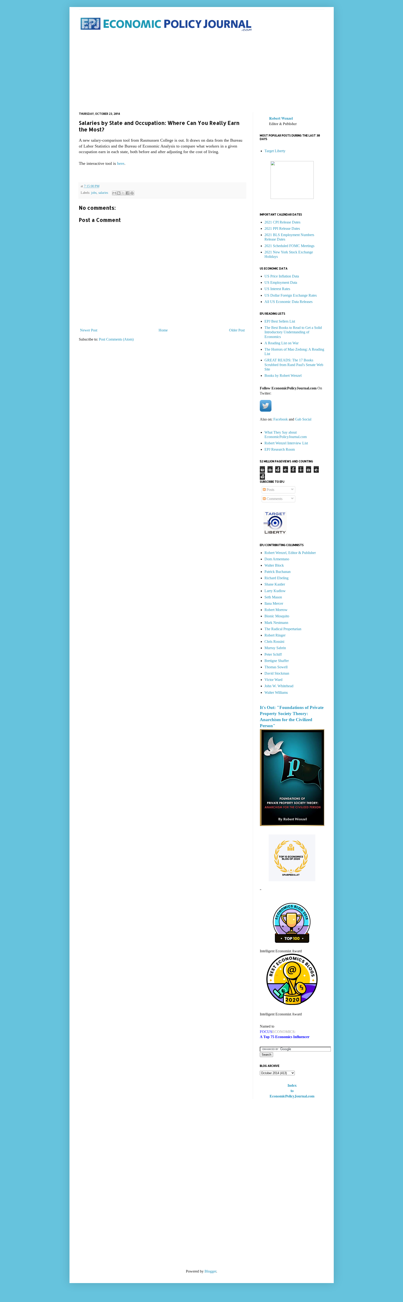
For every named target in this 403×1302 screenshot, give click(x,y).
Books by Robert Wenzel (283, 376)
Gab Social (303, 419)
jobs (94, 192)
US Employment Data (280, 282)
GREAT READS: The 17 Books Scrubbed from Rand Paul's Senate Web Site (293, 364)
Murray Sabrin (275, 648)
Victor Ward (273, 680)
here (120, 163)
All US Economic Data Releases (288, 302)
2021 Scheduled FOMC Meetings (289, 246)
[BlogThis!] (118, 193)
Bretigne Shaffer (276, 661)
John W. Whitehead (278, 686)
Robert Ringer (274, 635)
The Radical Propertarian (282, 629)
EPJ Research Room (279, 449)
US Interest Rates (277, 289)
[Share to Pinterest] (132, 193)
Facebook (280, 419)
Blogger (210, 1271)
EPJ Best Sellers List (279, 321)
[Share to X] (123, 193)
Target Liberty (274, 151)
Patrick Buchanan (277, 572)
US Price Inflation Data (281, 276)
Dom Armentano (276, 559)
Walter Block (274, 565)
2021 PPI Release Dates (282, 228)
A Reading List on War (281, 343)
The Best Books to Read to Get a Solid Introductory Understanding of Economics (293, 332)
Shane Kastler (274, 584)
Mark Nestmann (276, 623)
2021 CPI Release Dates (282, 222)
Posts (270, 490)
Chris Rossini (274, 642)
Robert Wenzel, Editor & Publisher (290, 553)
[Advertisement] (201, 72)
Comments (274, 499)
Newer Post (88, 330)
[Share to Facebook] (127, 193)
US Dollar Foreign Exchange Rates (290, 295)
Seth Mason (273, 597)
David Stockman (276, 673)
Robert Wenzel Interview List (286, 443)
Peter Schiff (273, 654)
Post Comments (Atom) (116, 339)
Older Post (237, 330)
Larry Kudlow (275, 591)
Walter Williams (276, 692)
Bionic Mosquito (276, 616)
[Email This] (114, 193)
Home (163, 330)
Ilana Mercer (273, 603)
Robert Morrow (276, 610)
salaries (103, 192)
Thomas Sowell (276, 667)
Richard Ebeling (276, 578)
